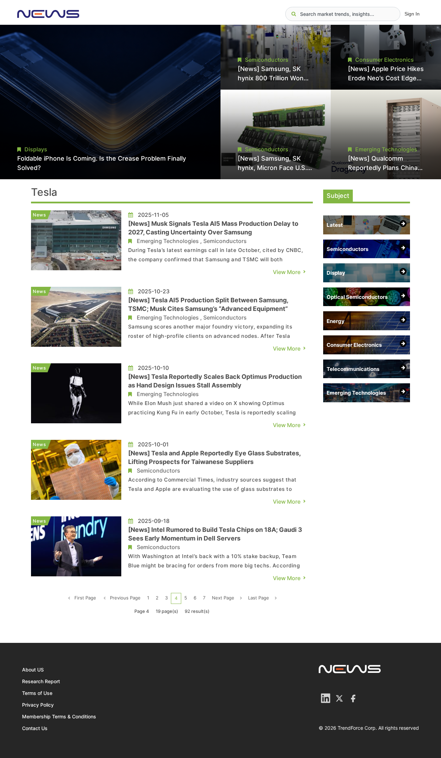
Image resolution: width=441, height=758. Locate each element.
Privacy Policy (38, 705)
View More (286, 272)
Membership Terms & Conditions (59, 716)
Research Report (41, 681)
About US (33, 670)
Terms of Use (37, 693)
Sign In (412, 14)
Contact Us (35, 728)
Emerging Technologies (168, 240)
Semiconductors (225, 240)
